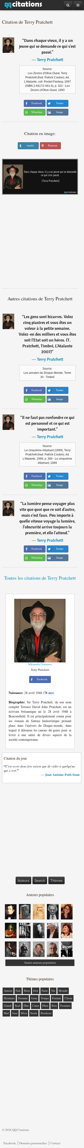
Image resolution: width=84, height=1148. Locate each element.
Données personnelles (33, 1143)
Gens (34, 998)
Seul (17, 1005)
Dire (26, 1005)
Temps (45, 998)
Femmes (65, 1005)
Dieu (45, 1005)
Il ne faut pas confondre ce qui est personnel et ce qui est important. (48, 423)
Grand (7, 1005)
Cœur (35, 1005)
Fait (18, 990)
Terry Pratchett (50, 59)
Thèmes (56, 880)
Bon (54, 1005)
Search (40, 880)
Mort (24, 1013)
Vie (53, 990)
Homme (23, 998)
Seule (33, 1013)
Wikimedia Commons (40, 664)
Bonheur (46, 1013)
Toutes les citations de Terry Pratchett (40, 578)
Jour (15, 1013)
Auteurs (23, 880)
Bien (27, 990)
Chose (68, 998)
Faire (45, 990)
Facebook (10, 1143)
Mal (6, 1013)
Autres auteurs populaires (40, 962)
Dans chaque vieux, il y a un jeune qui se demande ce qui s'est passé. (47, 46)
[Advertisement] (42, 243)
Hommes (9, 998)
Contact (55, 1143)
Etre (35, 990)
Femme (56, 998)
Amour (8, 990)
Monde (63, 990)
